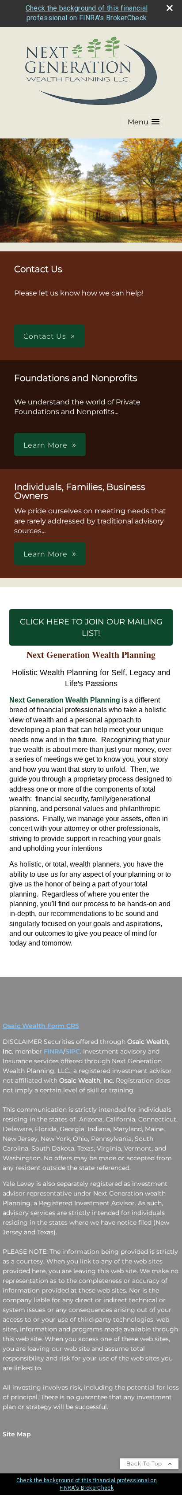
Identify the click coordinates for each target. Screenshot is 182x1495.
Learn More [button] (45, 445)
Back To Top (145, 1463)
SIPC (72, 1051)
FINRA (53, 1051)
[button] (143, 122)
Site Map (17, 1434)
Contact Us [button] (44, 336)
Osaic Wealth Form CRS (41, 1026)
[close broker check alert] (169, 7)
